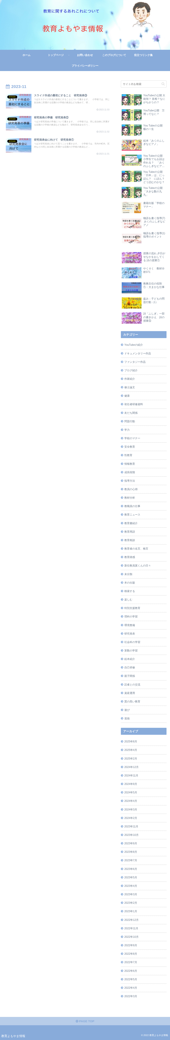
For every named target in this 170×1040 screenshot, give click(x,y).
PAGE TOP (86, 1021)
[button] (163, 84)
